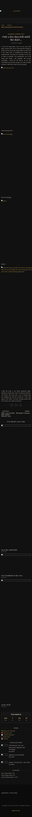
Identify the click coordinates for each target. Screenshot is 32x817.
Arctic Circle (6, 705)
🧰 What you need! (6, 733)
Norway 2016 (19, 34)
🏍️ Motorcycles (5, 737)
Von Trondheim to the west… (12, 575)
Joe (21, 43)
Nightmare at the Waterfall (16, 755)
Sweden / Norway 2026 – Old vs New (19, 762)
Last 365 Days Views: (7, 777)
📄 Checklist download (7, 735)
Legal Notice (4, 793)
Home (3, 25)
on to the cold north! (9, 550)
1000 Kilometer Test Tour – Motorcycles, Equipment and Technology (17, 747)
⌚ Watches (4, 739)
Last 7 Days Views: (6, 773)
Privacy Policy (13, 793)
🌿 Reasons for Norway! (8, 731)
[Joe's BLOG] (16, 11)
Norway (9, 25)
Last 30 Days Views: (7, 775)
